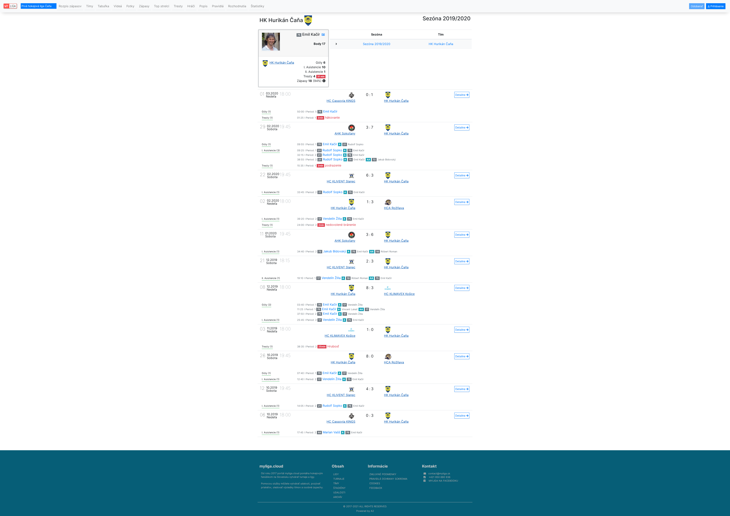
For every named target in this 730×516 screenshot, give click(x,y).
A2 (372, 511)
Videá (118, 6)
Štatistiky (257, 6)
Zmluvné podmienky (382, 474)
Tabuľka (103, 6)
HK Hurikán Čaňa (441, 44)
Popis (203, 6)
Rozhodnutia (237, 6)
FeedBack (375, 488)
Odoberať (697, 6)
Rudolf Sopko (355, 144)
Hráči (191, 6)
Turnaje (338, 478)
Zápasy (144, 6)
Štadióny (339, 488)
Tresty (178, 6)
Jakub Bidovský (387, 159)
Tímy (89, 6)
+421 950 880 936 (439, 477)
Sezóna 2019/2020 (376, 44)
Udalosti (339, 492)
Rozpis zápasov (70, 6)
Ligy (336, 474)
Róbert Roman (389, 251)
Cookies (374, 483)
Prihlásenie (717, 6)
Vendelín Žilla (332, 218)
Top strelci (161, 6)
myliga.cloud (271, 466)
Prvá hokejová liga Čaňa (36, 6)
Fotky (130, 6)
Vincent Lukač (350, 309)
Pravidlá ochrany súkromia (388, 478)
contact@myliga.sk (439, 473)
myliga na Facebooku (443, 480)
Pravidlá (218, 6)
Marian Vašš (331, 432)
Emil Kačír (330, 111)
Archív (337, 497)
